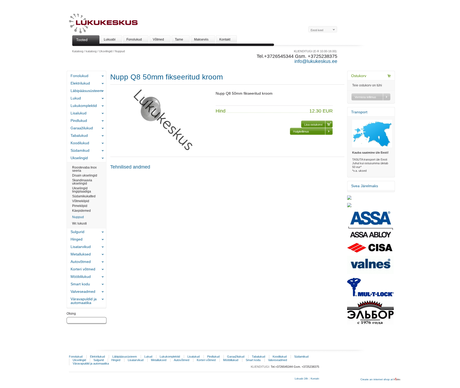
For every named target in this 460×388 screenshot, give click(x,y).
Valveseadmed (83, 291)
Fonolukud (79, 76)
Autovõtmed (81, 261)
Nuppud (120, 51)
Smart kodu (80, 284)
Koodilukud (80, 143)
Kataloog (77, 51)
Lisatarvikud (81, 247)
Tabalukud (79, 135)
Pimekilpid (79, 206)
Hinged (77, 239)
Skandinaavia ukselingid (82, 181)
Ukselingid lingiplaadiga (81, 189)
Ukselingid (105, 51)
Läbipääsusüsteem (86, 91)
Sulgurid (77, 232)
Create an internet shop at (377, 379)
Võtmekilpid (80, 201)
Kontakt (315, 378)
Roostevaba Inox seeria (84, 169)
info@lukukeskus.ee (315, 61)
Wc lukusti (79, 223)
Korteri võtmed (83, 269)
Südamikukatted (84, 196)
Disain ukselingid (84, 175)
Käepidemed (81, 211)
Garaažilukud (82, 128)
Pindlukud (79, 120)
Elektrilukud (80, 83)
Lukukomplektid (84, 105)
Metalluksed (81, 254)
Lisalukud (79, 113)
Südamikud (80, 150)
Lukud (76, 98)
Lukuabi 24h (301, 378)
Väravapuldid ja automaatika (84, 301)
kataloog (91, 51)
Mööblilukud (81, 276)
